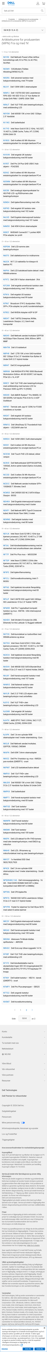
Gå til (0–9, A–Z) (11, 30)
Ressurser (6, 1081)
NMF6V (6, 774)
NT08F (6, 954)
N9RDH (6, 439)
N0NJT (6, 105)
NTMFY (6, 987)
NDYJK (6, 534)
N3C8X (6, 190)
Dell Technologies (9, 1090)
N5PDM (6, 247)
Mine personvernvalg (11, 1123)
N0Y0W (6, 114)
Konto (4, 1031)
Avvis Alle (28, 1349)
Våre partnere (7, 1075)
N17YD (6, 129)
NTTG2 (6, 993)
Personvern (6, 1117)
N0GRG (6, 78)
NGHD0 (6, 620)
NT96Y (6, 978)
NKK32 (6, 759)
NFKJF (6, 599)
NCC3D (6, 475)
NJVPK (6, 735)
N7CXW (6, 285)
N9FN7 (6, 407)
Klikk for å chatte (33, 1245)
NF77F (6, 554)
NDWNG (6, 519)
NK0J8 (6, 744)
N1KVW (6, 155)
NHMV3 (6, 685)
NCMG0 (6, 493)
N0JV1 (6, 87)
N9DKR (6, 395)
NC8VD (6, 463)
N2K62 (6, 173)
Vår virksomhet (8, 1069)
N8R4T (6, 365)
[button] (38, 3)
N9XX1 (6, 445)
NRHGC (6, 948)
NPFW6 (6, 892)
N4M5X (6, 226)
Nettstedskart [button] (7, 1049)
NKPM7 (6, 767)
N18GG (6, 140)
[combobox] (23, 11)
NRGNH (6, 939)
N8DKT (6, 318)
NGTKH (6, 643)
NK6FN (6, 752)
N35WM (6, 181)
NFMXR (6, 608)
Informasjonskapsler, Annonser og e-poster (20, 1128)
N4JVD (6, 217)
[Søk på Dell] (42, 10)
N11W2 (6, 122)
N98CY (6, 383)
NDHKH (6, 501)
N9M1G (6, 425)
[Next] (32, 1010)
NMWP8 (6, 821)
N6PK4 (6, 270)
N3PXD (6, 208)
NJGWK (6, 711)
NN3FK (6, 839)
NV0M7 (6, 1002)
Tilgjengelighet (8, 1140)
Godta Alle (40, 1349)
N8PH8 (6, 353)
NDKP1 (6, 510)
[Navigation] (3, 3)
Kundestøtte (7, 1037)
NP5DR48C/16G (10, 880)
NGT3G (6, 634)
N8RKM (6, 371)
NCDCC (6, 484)
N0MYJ (6, 93)
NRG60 (6, 930)
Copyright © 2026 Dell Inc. (13, 1105)
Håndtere (5, 1349)
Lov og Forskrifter (9, 1134)
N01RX (6, 57)
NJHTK (6, 720)
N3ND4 (6, 202)
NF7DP (6, 560)
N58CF (6, 232)
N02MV (6, 69)
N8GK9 (6, 336)
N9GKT (6, 416)
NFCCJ (6, 578)
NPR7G (6, 898)
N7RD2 (6, 312)
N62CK (6, 262)
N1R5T (6, 164)
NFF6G (6, 587)
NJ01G (6, 702)
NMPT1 (6, 797)
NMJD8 (6, 782)
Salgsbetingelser (9, 1111)
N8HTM (6, 347)
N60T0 (6, 255)
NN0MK (6, 830)
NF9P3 (6, 572)
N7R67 (6, 303)
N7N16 (6, 294)
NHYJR (6, 693)
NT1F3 (6, 963)
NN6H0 (6, 850)
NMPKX (6, 791)
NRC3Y (6, 921)
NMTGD (6, 806)
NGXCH (6, 655)
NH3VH (6, 667)
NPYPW (6, 907)
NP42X (6, 868)
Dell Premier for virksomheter (14, 1096)
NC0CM (6, 454)
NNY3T (6, 859)
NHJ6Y (6, 676)
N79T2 (6, 279)
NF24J (6, 545)
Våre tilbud (6, 1063)
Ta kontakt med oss (10, 1043)
